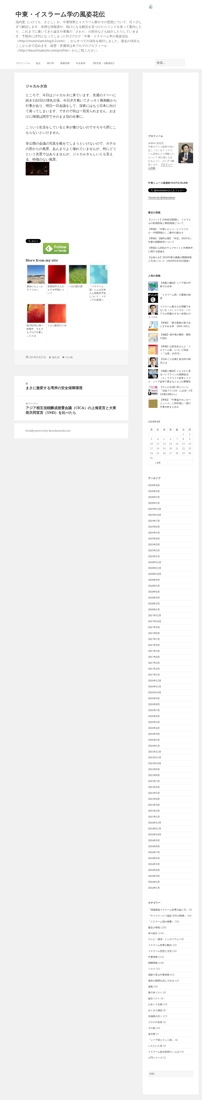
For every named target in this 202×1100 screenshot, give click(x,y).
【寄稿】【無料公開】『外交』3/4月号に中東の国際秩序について (170, 240)
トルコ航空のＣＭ (57, 325)
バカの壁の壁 (75, 286)
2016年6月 (154, 716)
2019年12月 (154, 509)
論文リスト (154, 998)
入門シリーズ (155, 1057)
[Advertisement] (172, 104)
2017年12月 (154, 615)
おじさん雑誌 (155, 1010)
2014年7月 (154, 852)
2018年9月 (154, 580)
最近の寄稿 (154, 927)
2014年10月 (154, 834)
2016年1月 (154, 745)
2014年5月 (154, 864)
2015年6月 (154, 787)
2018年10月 (154, 574)
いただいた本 (155, 1045)
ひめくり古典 (155, 1004)
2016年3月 (154, 734)
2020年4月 (154, 485)
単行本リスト (155, 992)
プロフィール (23, 63)
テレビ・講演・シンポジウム (163, 939)
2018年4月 (154, 591)
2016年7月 (154, 710)
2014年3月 (154, 876)
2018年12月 (154, 562)
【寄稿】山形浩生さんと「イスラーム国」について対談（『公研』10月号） (175, 350)
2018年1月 (154, 609)
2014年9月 (154, 840)
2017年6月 (154, 645)
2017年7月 (154, 639)
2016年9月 (154, 698)
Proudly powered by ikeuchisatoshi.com (48, 430)
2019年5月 (154, 532)
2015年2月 (154, 810)
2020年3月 (154, 491)
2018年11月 (154, 568)
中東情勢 (153, 957)
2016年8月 (154, 704)
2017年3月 (154, 662)
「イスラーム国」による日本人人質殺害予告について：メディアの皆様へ (97, 293)
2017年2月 (154, 668)
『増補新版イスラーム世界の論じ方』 (168, 909)
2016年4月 (154, 728)
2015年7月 (154, 781)
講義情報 (65, 63)
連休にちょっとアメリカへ (35, 288)
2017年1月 (154, 674)
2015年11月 (154, 757)
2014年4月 (154, 870)
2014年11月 (154, 828)
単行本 (50, 63)
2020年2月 (154, 497)
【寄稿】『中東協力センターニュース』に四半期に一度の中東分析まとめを (175, 403)
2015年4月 (154, 799)
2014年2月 (154, 882)
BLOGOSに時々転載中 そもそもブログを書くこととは (35, 330)
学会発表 (80, 63)
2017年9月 (154, 627)
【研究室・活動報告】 (103, 63)
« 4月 (158, 462)
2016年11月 (154, 686)
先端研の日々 (155, 1016)
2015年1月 (154, 816)
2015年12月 (154, 751)
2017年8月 (154, 633)
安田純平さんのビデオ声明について (56, 290)
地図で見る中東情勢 (158, 974)
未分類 (151, 1034)
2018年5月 (154, 585)
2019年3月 (154, 544)
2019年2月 (154, 550)
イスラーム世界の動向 (160, 945)
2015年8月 (154, 775)
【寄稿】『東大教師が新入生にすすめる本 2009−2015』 (175, 324)
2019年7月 (154, 520)
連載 (150, 986)
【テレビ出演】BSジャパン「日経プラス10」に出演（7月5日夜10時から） (176, 390)
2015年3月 (154, 804)
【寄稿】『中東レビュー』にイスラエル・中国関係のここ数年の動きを (168, 230)
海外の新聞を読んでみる (161, 980)
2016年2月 (154, 739)
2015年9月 (154, 769)
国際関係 (153, 962)
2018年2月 (154, 603)
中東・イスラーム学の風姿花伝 (60, 14)
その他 (151, 1028)
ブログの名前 (155, 1022)
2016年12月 (154, 680)
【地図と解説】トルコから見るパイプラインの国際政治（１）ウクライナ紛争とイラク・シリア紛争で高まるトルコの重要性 (169, 376)
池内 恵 (56, 357)
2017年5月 (154, 651)
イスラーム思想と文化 (160, 951)
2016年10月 (154, 692)
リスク (151, 968)
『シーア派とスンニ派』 (161, 1040)
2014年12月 (154, 822)
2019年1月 (154, 556)
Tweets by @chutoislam (161, 197)
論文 (38, 63)
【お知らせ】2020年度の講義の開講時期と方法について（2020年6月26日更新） (170, 259)
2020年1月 (154, 503)
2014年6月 (154, 858)
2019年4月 (154, 538)
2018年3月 (154, 597)
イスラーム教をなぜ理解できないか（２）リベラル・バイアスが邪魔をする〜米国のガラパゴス (169, 312)
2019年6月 (154, 526)
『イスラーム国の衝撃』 (161, 921)
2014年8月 (154, 846)
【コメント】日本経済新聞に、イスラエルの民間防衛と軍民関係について (169, 221)
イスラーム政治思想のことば (163, 1051)
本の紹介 (153, 933)
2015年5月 (154, 793)
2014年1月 (154, 887)
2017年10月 (154, 621)
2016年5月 (154, 722)
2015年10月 (154, 763)
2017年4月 (154, 657)
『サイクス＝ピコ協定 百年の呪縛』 (167, 915)
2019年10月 (154, 515)
